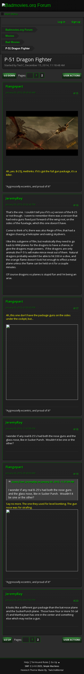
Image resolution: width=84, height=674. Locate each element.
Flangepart (14, 86)
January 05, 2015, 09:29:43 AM (20, 92)
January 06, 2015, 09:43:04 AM (20, 473)
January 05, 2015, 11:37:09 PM (20, 428)
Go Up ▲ (55, 662)
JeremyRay (14, 198)
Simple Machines (51, 666)
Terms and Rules (39, 662)
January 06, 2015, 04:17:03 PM (20, 599)
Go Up (7, 639)
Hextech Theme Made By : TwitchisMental (42, 670)
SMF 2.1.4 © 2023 (33, 666)
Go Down (9, 75)
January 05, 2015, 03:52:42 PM (20, 204)
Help (26, 662)
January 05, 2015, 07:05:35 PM (20, 307)
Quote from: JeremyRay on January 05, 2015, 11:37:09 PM (42, 482)
